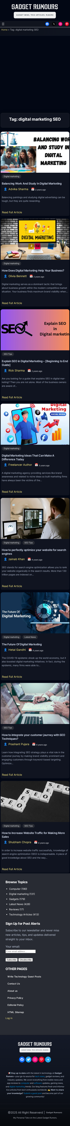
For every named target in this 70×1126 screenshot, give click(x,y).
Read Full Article (12, 213)
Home (4, 29)
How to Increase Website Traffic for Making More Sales (33, 834)
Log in (9, 1018)
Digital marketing (11, 176)
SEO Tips (8, 354)
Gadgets (14, 899)
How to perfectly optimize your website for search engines (34, 551)
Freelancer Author (20, 464)
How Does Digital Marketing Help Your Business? (33, 270)
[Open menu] (3, 24)
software (38, 1083)
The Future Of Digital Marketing (22, 644)
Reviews (14, 909)
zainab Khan (16, 559)
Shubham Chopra (19, 842)
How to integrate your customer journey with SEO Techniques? (33, 736)
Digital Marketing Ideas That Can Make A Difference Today (28, 457)
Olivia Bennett (17, 276)
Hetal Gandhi (17, 649)
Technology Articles (20, 914)
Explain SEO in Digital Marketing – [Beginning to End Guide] (35, 363)
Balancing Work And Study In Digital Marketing (32, 183)
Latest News (30, 637)
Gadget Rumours (54, 1112)
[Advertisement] (35, 75)
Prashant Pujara (18, 744)
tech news (40, 1076)
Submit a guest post (33, 1093)
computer (25, 1083)
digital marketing (17, 1086)
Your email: (13, 946)
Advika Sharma (18, 189)
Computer (15, 888)
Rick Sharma (16, 370)
